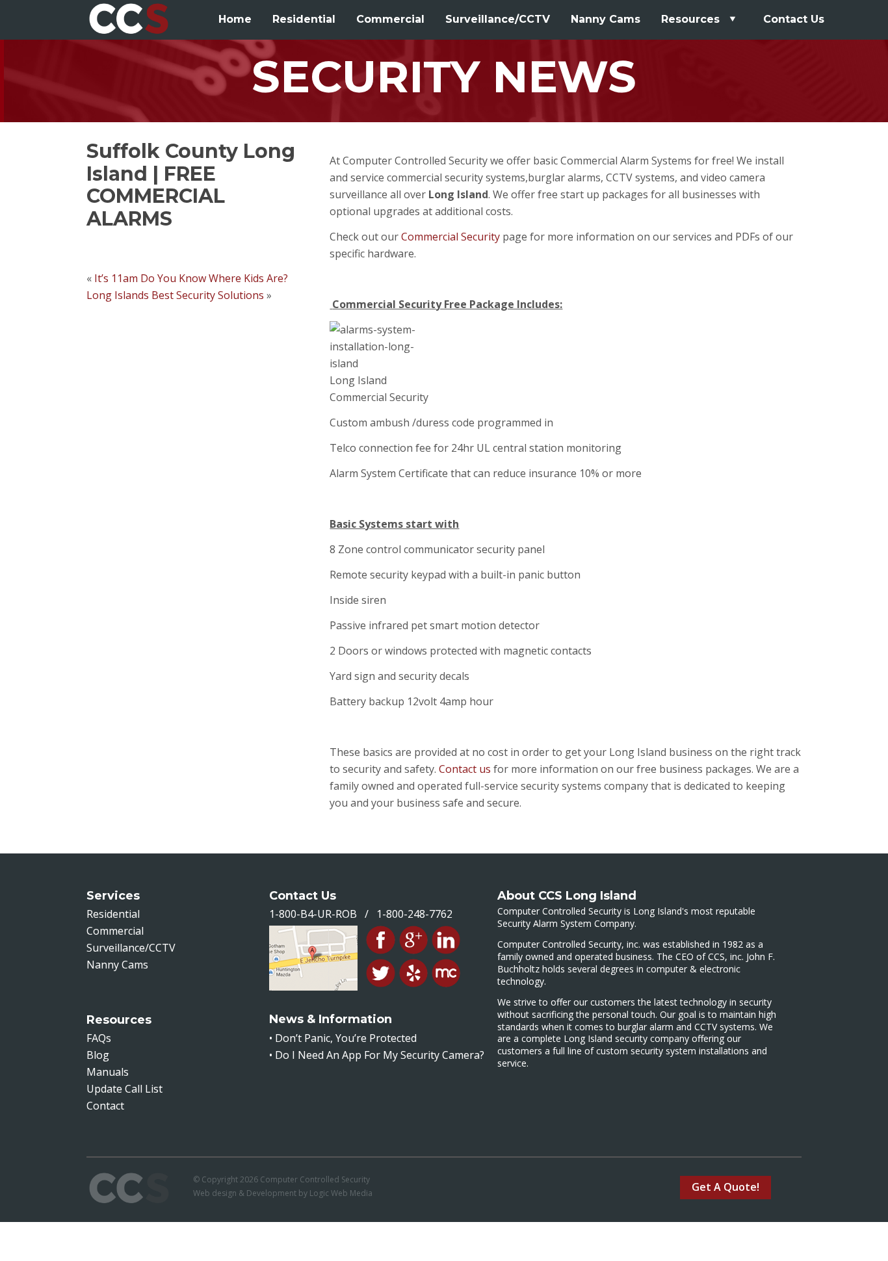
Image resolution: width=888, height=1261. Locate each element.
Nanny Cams (605, 19)
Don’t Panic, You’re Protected (346, 1038)
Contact (105, 1105)
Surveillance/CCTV (497, 19)
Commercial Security (450, 236)
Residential (303, 19)
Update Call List (124, 1089)
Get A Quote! (725, 1187)
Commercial (390, 19)
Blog (97, 1055)
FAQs (98, 1038)
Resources (692, 19)
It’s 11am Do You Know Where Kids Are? (191, 278)
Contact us (465, 769)
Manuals (107, 1072)
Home (235, 19)
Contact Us (793, 19)
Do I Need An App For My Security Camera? (379, 1055)
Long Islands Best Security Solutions (175, 295)
